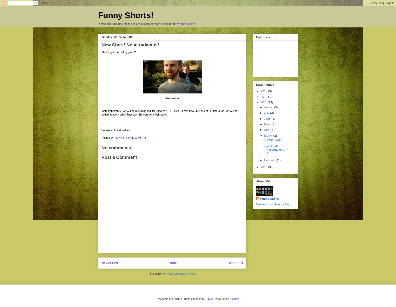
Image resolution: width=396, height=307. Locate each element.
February (270, 160)
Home (173, 263)
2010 (264, 167)
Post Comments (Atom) (180, 273)
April (267, 129)
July (267, 113)
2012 (264, 96)
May (267, 124)
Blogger (234, 298)
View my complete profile (272, 204)
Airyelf (209, 298)
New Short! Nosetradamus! (273, 149)
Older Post (235, 263)
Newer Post (110, 263)
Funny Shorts (269, 198)
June (267, 118)
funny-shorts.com (183, 23)
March (268, 135)
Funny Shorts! (125, 15)
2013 (264, 91)
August (269, 107)
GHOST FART (272, 140)
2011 (264, 102)
